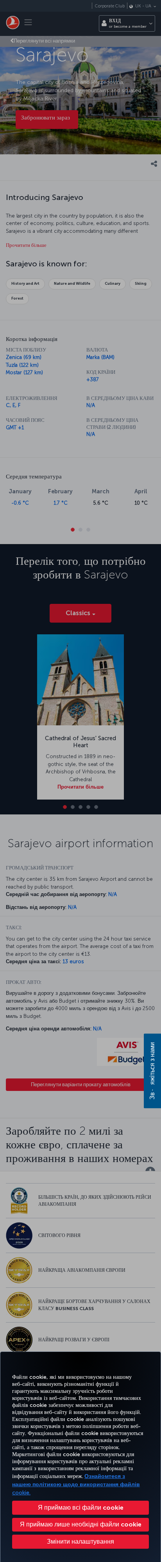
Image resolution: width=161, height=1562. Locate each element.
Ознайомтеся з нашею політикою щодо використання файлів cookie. (76, 1484)
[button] (80, 1542)
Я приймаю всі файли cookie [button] (80, 1507)
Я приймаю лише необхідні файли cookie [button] (80, 1524)
